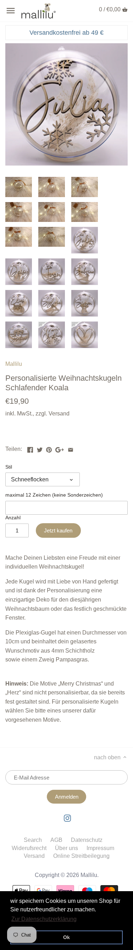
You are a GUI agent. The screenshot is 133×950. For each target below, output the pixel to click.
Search (33, 840)
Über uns (66, 848)
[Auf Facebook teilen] (30, 448)
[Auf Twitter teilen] (40, 448)
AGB (56, 840)
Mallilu (13, 364)
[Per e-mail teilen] (70, 448)
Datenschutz (86, 840)
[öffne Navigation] (10, 10)
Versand (59, 413)
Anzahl (13, 517)
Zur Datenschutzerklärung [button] (44, 919)
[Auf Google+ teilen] (59, 448)
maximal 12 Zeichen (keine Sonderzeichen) (54, 495)
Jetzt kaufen (58, 530)
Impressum (100, 848)
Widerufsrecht (29, 848)
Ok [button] (66, 937)
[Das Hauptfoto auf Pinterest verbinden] (49, 448)
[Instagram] (67, 818)
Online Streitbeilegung (81, 856)
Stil (8, 467)
